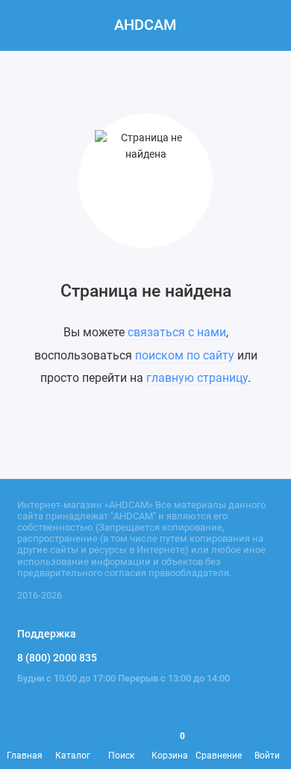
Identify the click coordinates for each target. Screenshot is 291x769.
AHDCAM (145, 25)
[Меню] (25, 25)
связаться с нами (177, 332)
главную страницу (197, 378)
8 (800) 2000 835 (57, 658)
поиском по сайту (184, 355)
